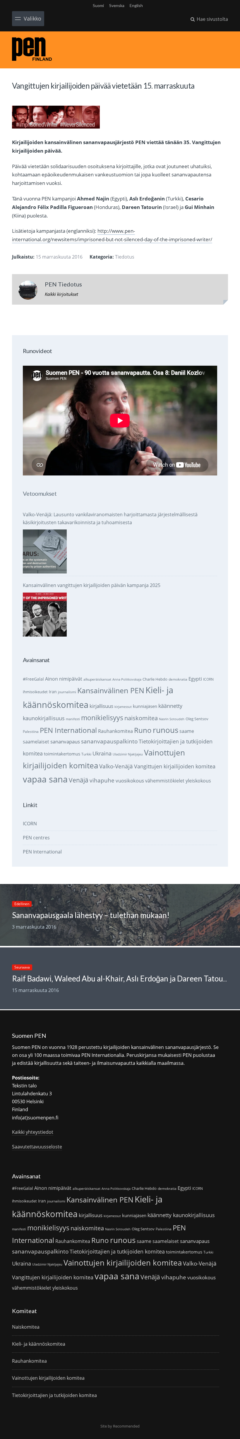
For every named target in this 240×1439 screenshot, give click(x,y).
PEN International (68, 730)
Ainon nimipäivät (63, 679)
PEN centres (36, 837)
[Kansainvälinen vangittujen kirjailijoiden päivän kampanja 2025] (45, 615)
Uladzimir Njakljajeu (128, 754)
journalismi (67, 691)
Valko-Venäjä (116, 766)
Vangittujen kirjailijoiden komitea (174, 766)
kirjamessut (123, 707)
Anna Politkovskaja (126, 679)
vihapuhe (102, 780)
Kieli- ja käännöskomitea (38, 1344)
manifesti (73, 719)
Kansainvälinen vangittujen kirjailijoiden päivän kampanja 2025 (91, 585)
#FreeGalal (33, 679)
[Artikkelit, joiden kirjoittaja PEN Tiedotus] (27, 291)
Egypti (195, 678)
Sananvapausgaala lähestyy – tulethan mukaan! (90, 915)
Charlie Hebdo (155, 679)
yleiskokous (198, 780)
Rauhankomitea (115, 731)
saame (186, 731)
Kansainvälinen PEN (110, 690)
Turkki (86, 754)
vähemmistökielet (164, 780)
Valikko (32, 18)
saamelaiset (36, 741)
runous (165, 730)
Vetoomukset (39, 493)
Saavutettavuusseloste (37, 1146)
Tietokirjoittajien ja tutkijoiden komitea (117, 1251)
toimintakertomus (62, 754)
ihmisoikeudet (35, 691)
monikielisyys (102, 717)
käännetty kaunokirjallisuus (181, 1215)
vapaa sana (45, 779)
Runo (143, 730)
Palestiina (31, 731)
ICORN (208, 679)
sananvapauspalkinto (109, 741)
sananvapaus (65, 741)
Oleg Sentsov (197, 718)
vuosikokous (130, 780)
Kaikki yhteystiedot (32, 1132)
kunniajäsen (145, 706)
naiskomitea (141, 718)
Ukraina (102, 753)
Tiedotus (124, 257)
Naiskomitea (26, 1327)
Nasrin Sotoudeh (171, 719)
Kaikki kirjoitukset (61, 294)
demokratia (178, 679)
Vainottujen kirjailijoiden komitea (123, 1262)
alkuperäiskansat (97, 679)
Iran (53, 691)
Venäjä (78, 780)
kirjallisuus (101, 706)
